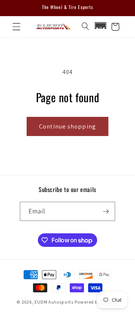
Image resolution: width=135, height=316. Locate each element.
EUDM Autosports (54, 302)
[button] (17, 27)
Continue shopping (67, 126)
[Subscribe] (106, 211)
